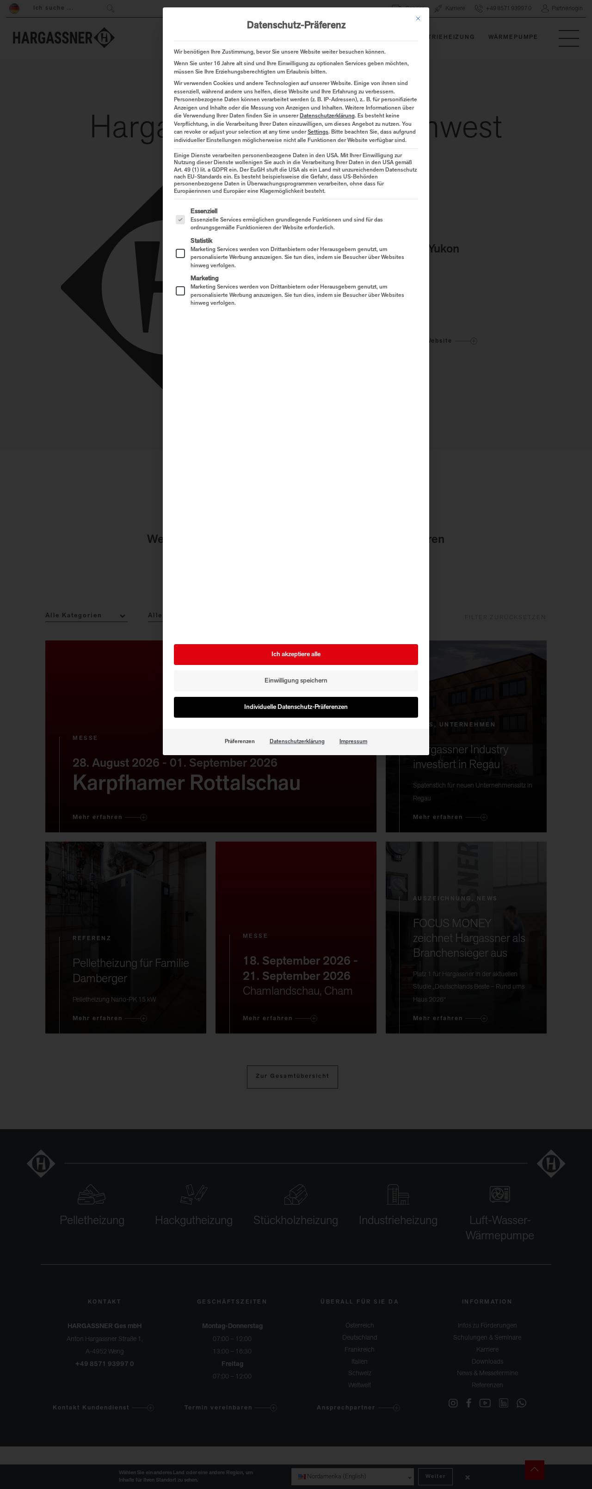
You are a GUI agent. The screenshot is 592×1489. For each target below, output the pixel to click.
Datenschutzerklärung (327, 116)
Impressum (353, 741)
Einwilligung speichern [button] (296, 680)
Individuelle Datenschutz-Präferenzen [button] (296, 707)
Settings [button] (318, 132)
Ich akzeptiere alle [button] (296, 654)
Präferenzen (240, 741)
